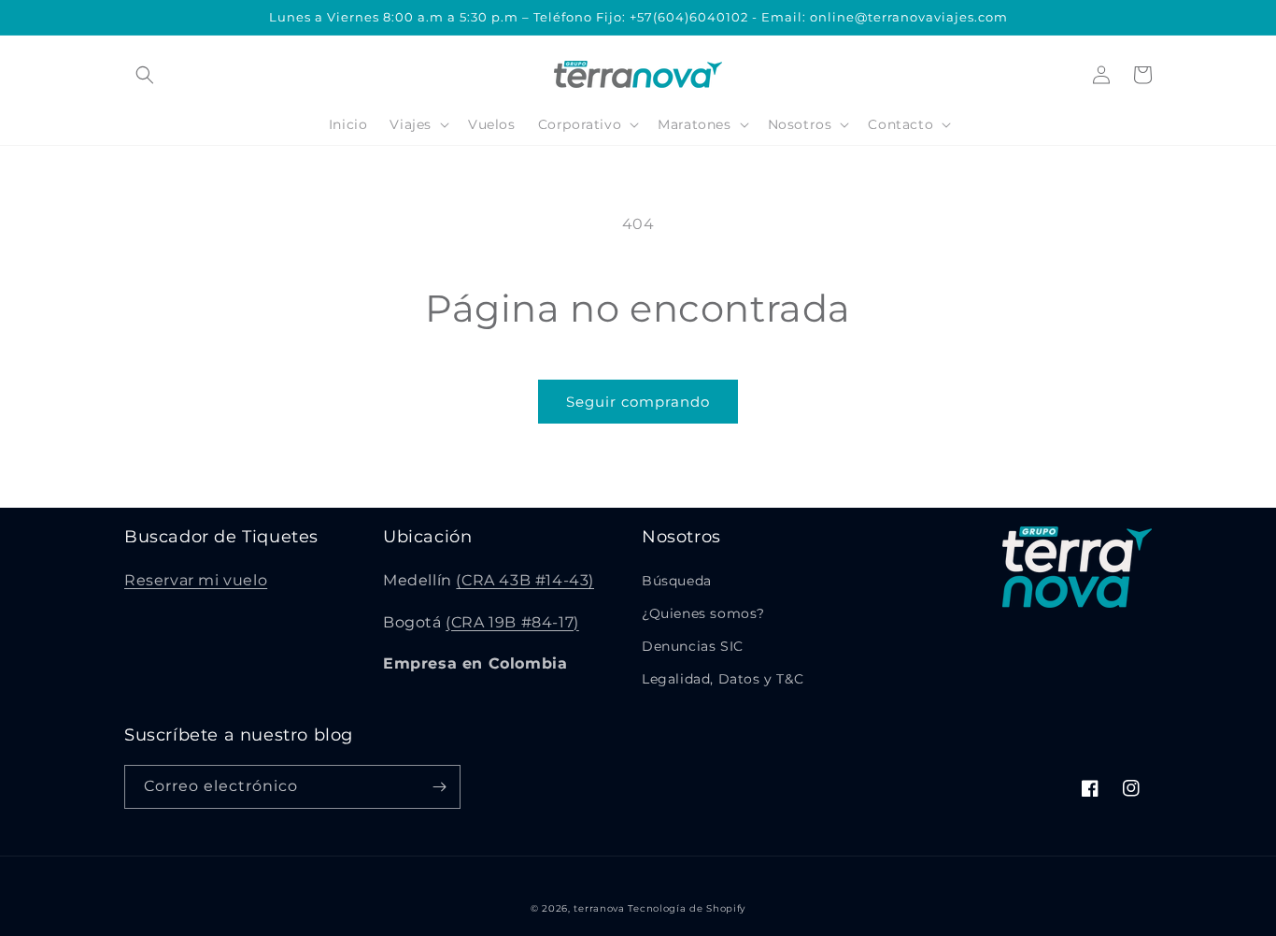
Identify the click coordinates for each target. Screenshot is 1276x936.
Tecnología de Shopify (686, 908)
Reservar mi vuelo (195, 580)
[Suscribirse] (439, 787)
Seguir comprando (638, 401)
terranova (599, 908)
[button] (144, 74)
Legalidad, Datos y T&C (722, 678)
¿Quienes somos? (703, 613)
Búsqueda (677, 580)
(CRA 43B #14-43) (525, 580)
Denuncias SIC (693, 646)
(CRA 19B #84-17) (512, 622)
